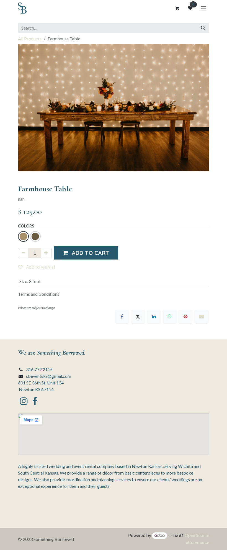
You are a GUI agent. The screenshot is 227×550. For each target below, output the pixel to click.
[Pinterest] (185, 316)
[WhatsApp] (169, 316)
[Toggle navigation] (203, 8)
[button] (86, 253)
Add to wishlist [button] (40, 267)
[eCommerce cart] (176, 8)
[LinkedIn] (154, 316)
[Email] (201, 316)
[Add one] (46, 253)
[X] (138, 316)
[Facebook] (122, 316)
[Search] (203, 28)
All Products (30, 38)
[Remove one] (23, 253)
